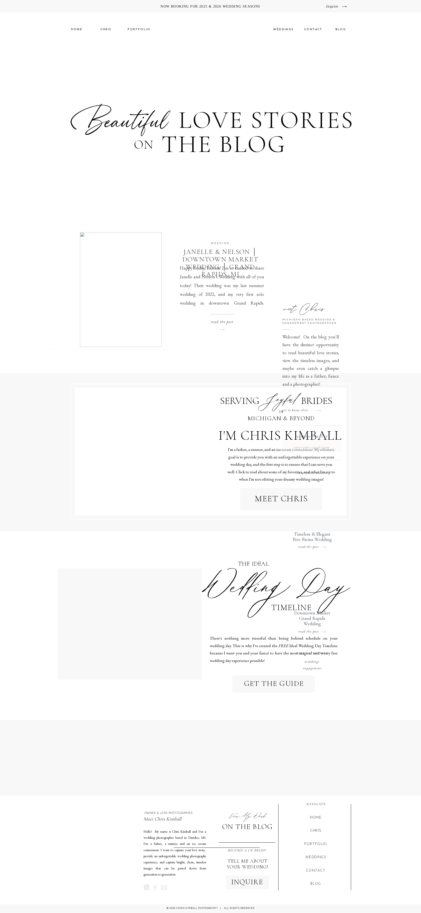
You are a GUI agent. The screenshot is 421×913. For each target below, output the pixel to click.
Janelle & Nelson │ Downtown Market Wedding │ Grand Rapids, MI (220, 263)
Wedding (220, 243)
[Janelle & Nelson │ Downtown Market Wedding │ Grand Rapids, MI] (121, 289)
